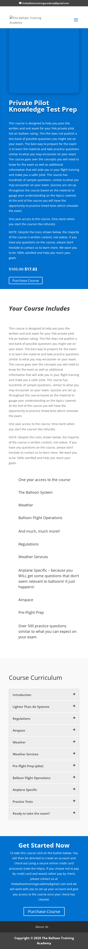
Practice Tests (23, 801)
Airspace (19, 730)
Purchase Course (25, 280)
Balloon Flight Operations (31, 778)
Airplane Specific (25, 790)
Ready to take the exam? (31, 813)
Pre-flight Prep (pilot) (28, 766)
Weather (19, 742)
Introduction (22, 695)
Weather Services (25, 754)
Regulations (21, 718)
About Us (41, 927)
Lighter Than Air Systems (31, 707)
